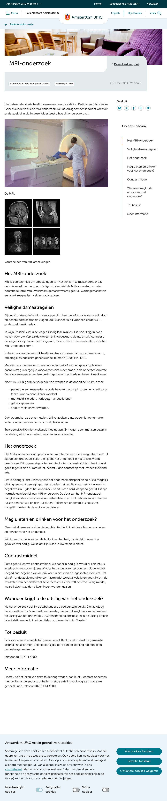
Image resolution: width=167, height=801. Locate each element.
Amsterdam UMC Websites (22, 4)
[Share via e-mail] (148, 108)
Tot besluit (134, 205)
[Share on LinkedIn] (141, 108)
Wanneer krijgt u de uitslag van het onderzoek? (139, 192)
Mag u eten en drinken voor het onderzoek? (141, 168)
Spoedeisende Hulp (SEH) (124, 4)
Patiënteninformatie (21, 24)
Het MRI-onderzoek (140, 140)
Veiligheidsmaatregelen (142, 149)
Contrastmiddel (137, 179)
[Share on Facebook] (133, 108)
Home (98, 4)
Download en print (126, 64)
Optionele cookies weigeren (139, 771)
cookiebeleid (13, 769)
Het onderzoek (137, 158)
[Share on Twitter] (126, 108)
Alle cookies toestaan (139, 751)
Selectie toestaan (139, 761)
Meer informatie (137, 214)
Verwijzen (153, 4)
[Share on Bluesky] (119, 108)
